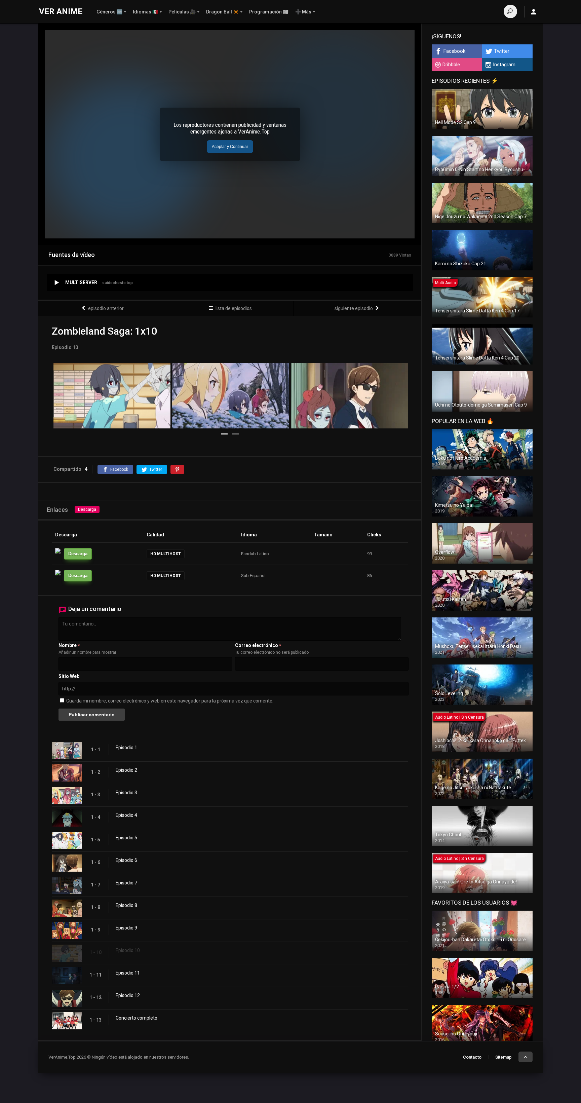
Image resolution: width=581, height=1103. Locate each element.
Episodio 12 (128, 995)
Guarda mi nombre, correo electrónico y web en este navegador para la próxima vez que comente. (169, 700)
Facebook (454, 51)
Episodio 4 (126, 815)
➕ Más (303, 11)
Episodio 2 (126, 770)
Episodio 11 (128, 973)
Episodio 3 (126, 792)
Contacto (472, 1057)
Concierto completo (136, 1018)
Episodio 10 (128, 950)
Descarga (87, 509)
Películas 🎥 (182, 11)
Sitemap (503, 1057)
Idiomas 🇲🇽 (145, 11)
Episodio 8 (126, 905)
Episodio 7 (126, 882)
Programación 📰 (268, 11)
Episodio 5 (126, 837)
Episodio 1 (126, 747)
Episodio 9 (126, 927)
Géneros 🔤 (109, 11)
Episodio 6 (126, 860)
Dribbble (451, 65)
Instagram (504, 65)
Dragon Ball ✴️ (222, 11)
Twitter (501, 51)
